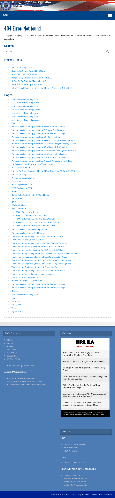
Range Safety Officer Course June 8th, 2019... (32, 77)
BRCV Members (19, 205)
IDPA (14, 202)
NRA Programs (70, 451)
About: (15, 191)
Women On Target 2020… (23, 178)
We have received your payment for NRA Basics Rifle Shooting (39, 147)
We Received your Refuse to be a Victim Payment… (34, 164)
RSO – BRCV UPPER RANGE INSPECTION (35, 225)
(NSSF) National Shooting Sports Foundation (27, 384)
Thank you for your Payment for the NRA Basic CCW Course (38, 246)
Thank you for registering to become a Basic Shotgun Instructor (39, 243)
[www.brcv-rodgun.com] (57, 10)
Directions (11, 349)
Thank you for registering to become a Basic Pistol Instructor (38, 270)
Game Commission (72, 475)
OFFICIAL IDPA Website (75, 462)
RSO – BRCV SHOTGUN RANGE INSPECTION (37, 222)
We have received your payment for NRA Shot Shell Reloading (39, 154)
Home (10, 340)
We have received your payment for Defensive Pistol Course (38, 130)
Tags (14, 308)
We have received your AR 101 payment (29, 233)
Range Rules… (18, 198)
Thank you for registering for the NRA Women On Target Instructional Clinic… (46, 253)
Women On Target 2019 (22, 67)
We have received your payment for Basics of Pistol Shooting (38, 126)
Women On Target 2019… (23, 174)
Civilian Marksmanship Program (21, 378)
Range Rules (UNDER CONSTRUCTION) (30, 195)
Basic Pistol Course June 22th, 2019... (28, 71)
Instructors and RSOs (21, 208)
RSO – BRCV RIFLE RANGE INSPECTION (35, 219)
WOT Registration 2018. (22, 188)
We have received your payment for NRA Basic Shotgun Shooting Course (44, 143)
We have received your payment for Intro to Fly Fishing (36, 137)
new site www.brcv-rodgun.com (26, 99)
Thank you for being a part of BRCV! (28, 239)
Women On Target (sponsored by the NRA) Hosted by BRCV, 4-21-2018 (43, 171)
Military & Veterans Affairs (75, 485)
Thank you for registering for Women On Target (33, 274)
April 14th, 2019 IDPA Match (24, 74)
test (13, 64)
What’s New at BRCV (21, 167)
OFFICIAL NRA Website (74, 444)
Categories (16, 304)
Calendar (11, 346)
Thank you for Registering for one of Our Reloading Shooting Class (41, 263)
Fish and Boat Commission (75, 478)
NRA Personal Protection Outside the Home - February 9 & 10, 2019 (42, 88)
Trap (13, 298)
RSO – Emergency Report (27, 212)
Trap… (15, 123)
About (10, 343)
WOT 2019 (16, 181)
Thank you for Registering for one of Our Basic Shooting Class (39, 257)
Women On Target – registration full (27, 280)
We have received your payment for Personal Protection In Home (40, 157)
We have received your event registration (29, 229)
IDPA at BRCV (13, 359)
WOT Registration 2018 (22, 184)
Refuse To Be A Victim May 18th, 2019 (29, 81)
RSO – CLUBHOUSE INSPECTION (31, 215)
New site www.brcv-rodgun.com (26, 109)
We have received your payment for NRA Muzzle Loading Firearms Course (45, 150)
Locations (16, 301)
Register (15, 291)
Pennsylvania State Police (75, 481)
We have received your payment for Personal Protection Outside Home (42, 161)
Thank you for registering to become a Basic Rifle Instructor (38, 236)
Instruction (12, 352)
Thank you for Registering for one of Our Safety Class (35, 267)
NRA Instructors (71, 447)
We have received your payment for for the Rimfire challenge (38, 133)
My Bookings (17, 311)
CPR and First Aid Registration (25, 277)
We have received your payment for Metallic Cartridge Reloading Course (43, 140)
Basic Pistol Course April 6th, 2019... (28, 84)
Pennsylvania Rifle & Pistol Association (24, 381)
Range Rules (12, 356)
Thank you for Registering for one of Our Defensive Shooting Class (41, 260)
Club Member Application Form (21, 365)
